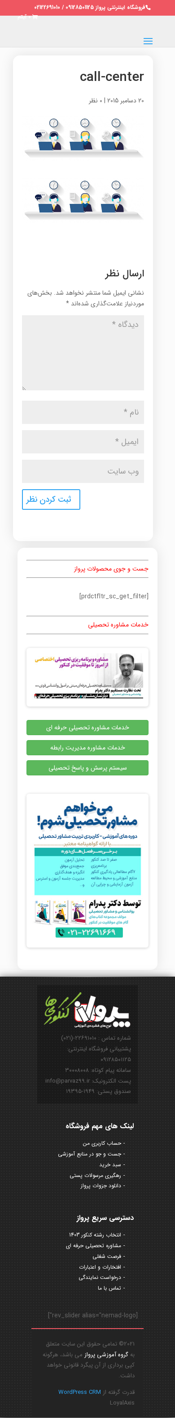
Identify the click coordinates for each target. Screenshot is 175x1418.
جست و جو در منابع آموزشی (89, 1154)
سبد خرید (110, 1164)
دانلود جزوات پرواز (101, 1185)
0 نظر (95, 101)
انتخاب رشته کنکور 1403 (95, 1235)
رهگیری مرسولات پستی (95, 1175)
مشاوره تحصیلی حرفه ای (93, 1245)
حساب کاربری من (102, 1143)
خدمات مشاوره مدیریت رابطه (87, 748)
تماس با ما (109, 1288)
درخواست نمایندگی (100, 1277)
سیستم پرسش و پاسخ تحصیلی (87, 768)
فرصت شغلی (106, 1256)
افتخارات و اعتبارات (100, 1267)
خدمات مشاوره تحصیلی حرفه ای (87, 727)
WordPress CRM (79, 1392)
